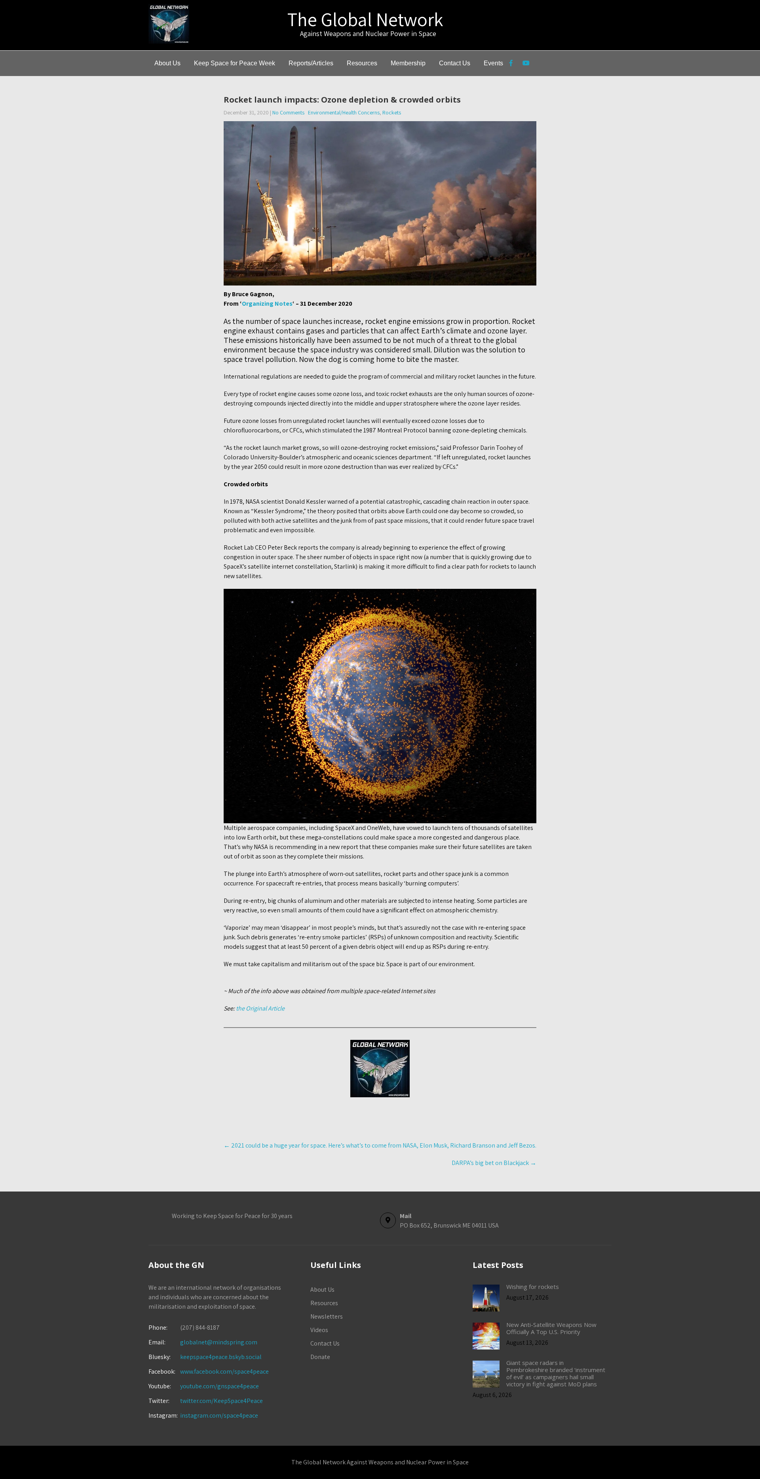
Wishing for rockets (532, 1286)
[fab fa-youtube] (526, 64)
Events (493, 63)
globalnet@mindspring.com (202, 1342)
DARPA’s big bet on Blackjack (494, 1163)
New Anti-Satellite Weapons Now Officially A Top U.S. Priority (551, 1328)
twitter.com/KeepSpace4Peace (221, 1401)
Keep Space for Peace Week (234, 63)
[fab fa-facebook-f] (511, 64)
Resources (362, 63)
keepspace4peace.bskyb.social (221, 1357)
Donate (320, 1357)
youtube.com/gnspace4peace (219, 1386)
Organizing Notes (267, 303)
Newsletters (326, 1316)
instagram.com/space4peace (219, 1415)
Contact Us (454, 63)
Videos (319, 1330)
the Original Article (260, 1008)
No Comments (288, 112)
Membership (408, 63)
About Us (167, 63)
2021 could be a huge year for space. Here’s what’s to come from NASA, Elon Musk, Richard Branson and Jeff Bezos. (380, 1145)
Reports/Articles (311, 63)
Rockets (391, 112)
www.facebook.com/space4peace (224, 1371)
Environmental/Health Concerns (344, 112)
